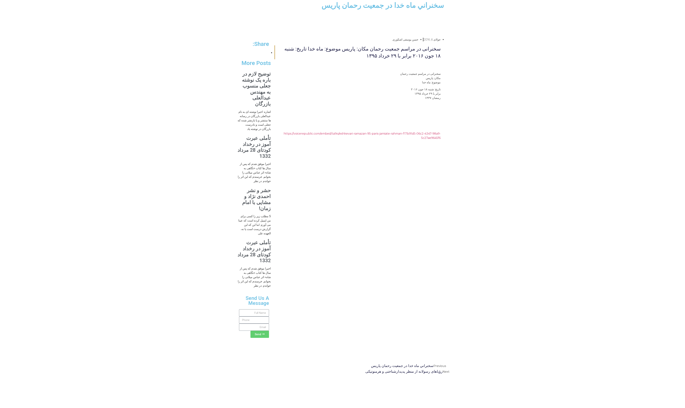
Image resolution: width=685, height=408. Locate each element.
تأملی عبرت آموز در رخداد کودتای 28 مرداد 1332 (254, 147)
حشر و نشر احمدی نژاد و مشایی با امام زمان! (256, 199)
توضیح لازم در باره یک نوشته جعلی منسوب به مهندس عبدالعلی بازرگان (256, 89)
